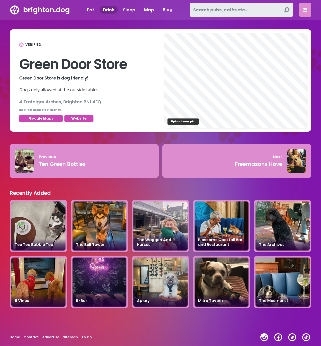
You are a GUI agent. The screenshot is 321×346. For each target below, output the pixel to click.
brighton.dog (46, 10)
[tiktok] (306, 337)
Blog (168, 10)
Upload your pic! (183, 121)
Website (78, 118)
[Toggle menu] (305, 10)
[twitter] (292, 337)
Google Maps (41, 118)
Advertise (50, 337)
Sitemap (70, 337)
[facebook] (278, 337)
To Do (86, 337)
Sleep (129, 10)
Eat (90, 10)
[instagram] (264, 337)
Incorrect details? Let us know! (40, 109)
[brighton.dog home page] (15, 10)
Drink (108, 10)
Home (15, 337)
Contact (31, 337)
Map (149, 10)
